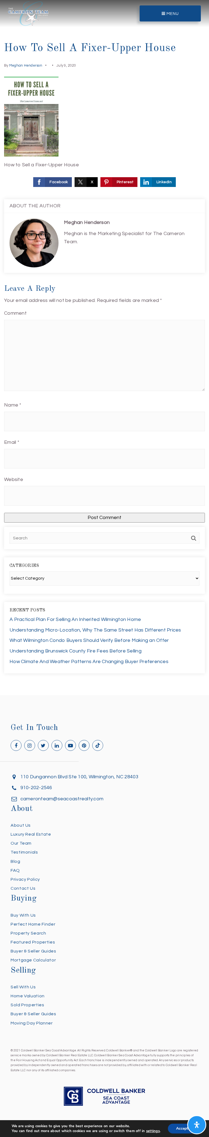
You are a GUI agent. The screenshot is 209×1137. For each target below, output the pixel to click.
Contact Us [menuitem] (23, 888)
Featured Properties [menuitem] (33, 942)
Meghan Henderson (25, 65)
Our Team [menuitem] (21, 843)
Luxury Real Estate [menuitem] (31, 834)
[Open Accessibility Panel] (196, 1124)
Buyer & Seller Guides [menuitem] (33, 951)
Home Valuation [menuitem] (28, 996)
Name (12, 405)
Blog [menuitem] (15, 861)
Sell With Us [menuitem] (23, 987)
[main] (104, 347)
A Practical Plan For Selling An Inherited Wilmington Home (75, 619)
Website (13, 479)
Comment (15, 313)
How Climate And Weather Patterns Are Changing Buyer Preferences (89, 661)
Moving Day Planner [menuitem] (32, 1023)
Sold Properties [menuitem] (27, 1005)
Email (11, 442)
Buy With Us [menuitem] (23, 915)
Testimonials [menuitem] (24, 852)
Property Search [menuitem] (28, 933)
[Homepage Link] (28, 13)
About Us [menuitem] (21, 825)
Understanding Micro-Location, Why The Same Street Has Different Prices (95, 630)
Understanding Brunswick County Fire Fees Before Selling (76, 651)
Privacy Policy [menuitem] (25, 879)
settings (153, 1131)
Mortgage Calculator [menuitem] (33, 960)
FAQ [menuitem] (15, 870)
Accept (182, 1128)
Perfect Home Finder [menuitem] (33, 924)
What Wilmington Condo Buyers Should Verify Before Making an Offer (89, 640)
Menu (172, 14)
